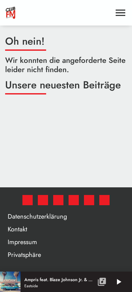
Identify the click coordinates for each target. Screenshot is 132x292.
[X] (43, 200)
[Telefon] (89, 200)
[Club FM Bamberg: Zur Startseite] (58, 12)
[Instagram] (58, 200)
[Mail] (104, 200)
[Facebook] (27, 200)
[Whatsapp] (74, 200)
